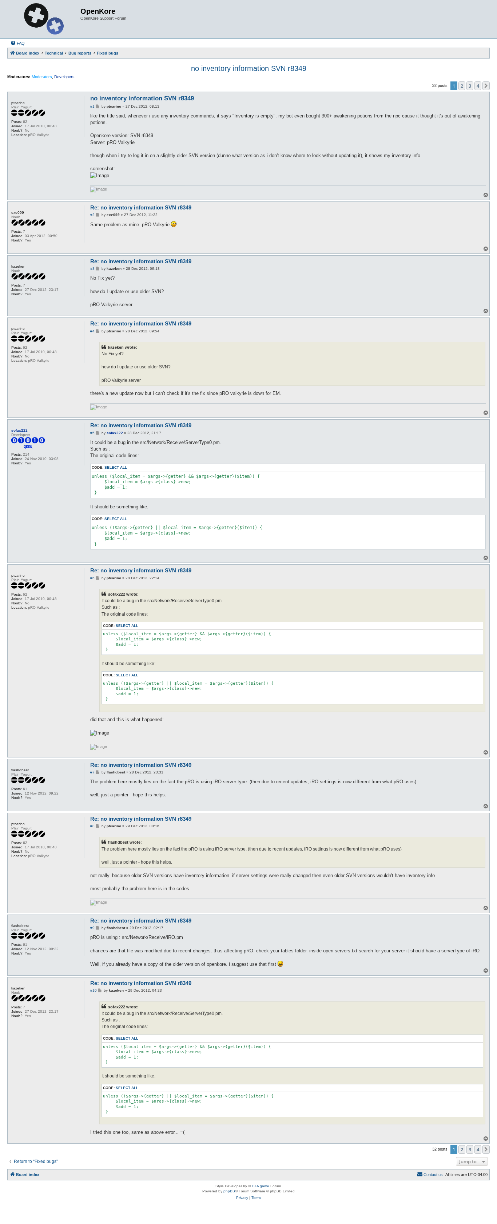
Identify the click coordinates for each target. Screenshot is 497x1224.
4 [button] (478, 86)
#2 (92, 215)
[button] (486, 85)
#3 (92, 269)
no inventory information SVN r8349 (248, 68)
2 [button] (462, 86)
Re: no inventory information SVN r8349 (140, 207)
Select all (115, 467)
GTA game (260, 1186)
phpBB (229, 1191)
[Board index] (44, 19)
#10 (93, 990)
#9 (92, 928)
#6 (92, 578)
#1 (92, 106)
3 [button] (470, 86)
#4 (92, 331)
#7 (92, 772)
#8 (92, 826)
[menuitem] (17, 43)
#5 (92, 433)
